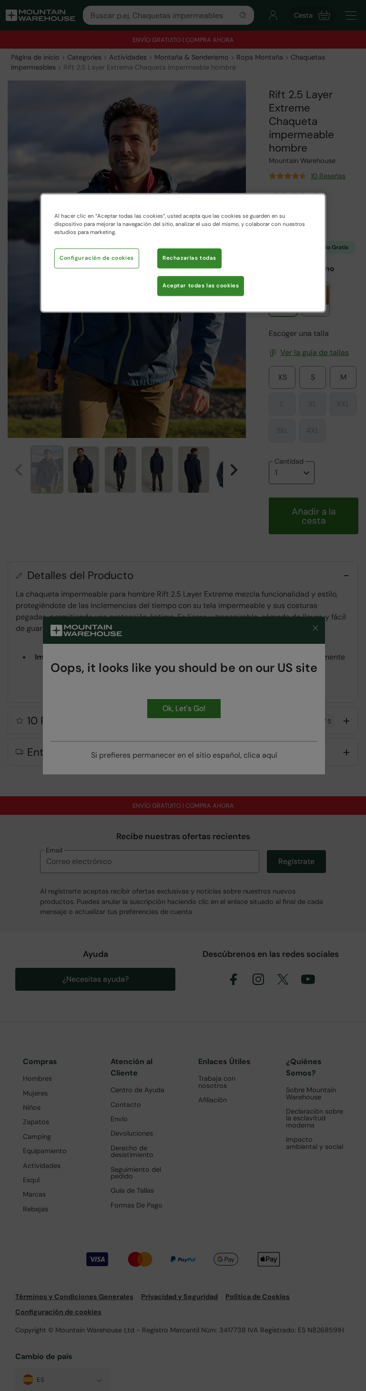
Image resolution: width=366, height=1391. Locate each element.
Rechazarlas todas (189, 258)
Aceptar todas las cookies (201, 285)
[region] (183, 253)
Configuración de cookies (97, 258)
